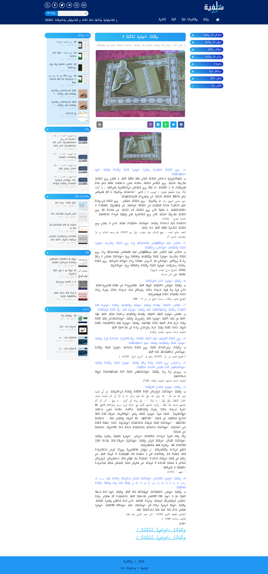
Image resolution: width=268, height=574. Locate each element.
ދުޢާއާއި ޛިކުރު (216, 86)
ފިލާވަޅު (206, 19)
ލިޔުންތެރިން (128, 562)
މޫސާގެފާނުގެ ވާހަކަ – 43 (67, 349)
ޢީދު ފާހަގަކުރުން (71, 113)
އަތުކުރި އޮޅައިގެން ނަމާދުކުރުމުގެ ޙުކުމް (63, 214)
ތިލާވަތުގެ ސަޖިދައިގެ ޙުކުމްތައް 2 (161, 538)
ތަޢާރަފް (141, 562)
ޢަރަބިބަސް (217, 64)
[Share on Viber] (150, 124)
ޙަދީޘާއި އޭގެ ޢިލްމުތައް (213, 42)
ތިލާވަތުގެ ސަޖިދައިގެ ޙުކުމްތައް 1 (161, 530)
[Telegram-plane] (69, 5)
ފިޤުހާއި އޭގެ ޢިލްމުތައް (213, 57)
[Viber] (76, 5)
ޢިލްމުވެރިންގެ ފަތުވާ (190, 19)
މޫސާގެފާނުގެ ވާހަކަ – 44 (67, 338)
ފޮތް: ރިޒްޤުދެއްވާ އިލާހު (68, 315)
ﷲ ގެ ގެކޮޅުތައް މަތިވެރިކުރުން (66, 282)
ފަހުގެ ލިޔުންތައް (83, 35)
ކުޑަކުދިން (162, 19)
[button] (181, 124)
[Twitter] (62, 5)
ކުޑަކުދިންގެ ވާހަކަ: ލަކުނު (68, 327)
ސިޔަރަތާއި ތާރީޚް (215, 71)
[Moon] (47, 5)
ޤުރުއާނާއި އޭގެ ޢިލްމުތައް (212, 35)
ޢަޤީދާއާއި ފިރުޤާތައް (214, 49)
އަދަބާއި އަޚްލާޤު (215, 78)
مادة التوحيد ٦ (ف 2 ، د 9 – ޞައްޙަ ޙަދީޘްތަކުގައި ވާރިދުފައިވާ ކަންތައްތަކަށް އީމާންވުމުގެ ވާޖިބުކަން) (64, 180)
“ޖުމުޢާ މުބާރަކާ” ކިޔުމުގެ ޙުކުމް (65, 203)
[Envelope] (84, 5)
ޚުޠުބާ (174, 19)
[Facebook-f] (55, 5)
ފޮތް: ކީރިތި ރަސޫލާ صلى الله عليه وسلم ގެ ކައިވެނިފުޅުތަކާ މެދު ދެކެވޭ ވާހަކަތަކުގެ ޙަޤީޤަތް (62, 79)
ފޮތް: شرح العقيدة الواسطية (66, 42)
